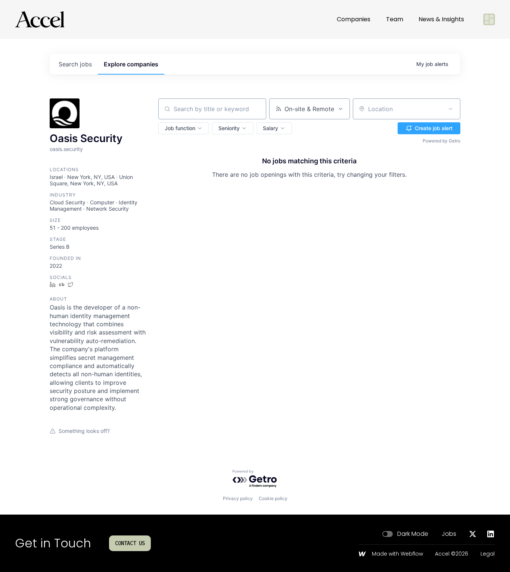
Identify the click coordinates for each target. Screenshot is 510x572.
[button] (183, 128)
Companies (353, 19)
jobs (75, 64)
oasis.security (66, 149)
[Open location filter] (450, 109)
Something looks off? (84, 431)
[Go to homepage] (39, 19)
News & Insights (441, 19)
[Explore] (489, 19)
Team (394, 19)
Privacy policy (238, 498)
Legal (488, 554)
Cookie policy (273, 498)
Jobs (449, 534)
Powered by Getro (441, 141)
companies (131, 64)
